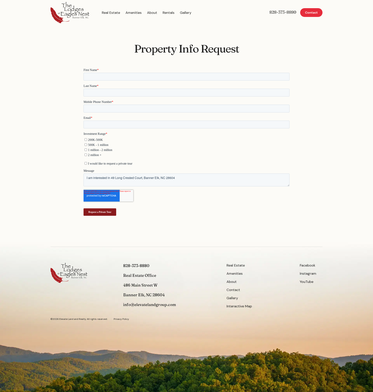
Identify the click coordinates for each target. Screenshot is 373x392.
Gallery (185, 12)
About (152, 12)
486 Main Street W (140, 285)
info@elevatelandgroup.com (149, 304)
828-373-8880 (282, 12)
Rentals (168, 12)
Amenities (133, 12)
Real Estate (111, 12)
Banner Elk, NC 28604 (144, 294)
